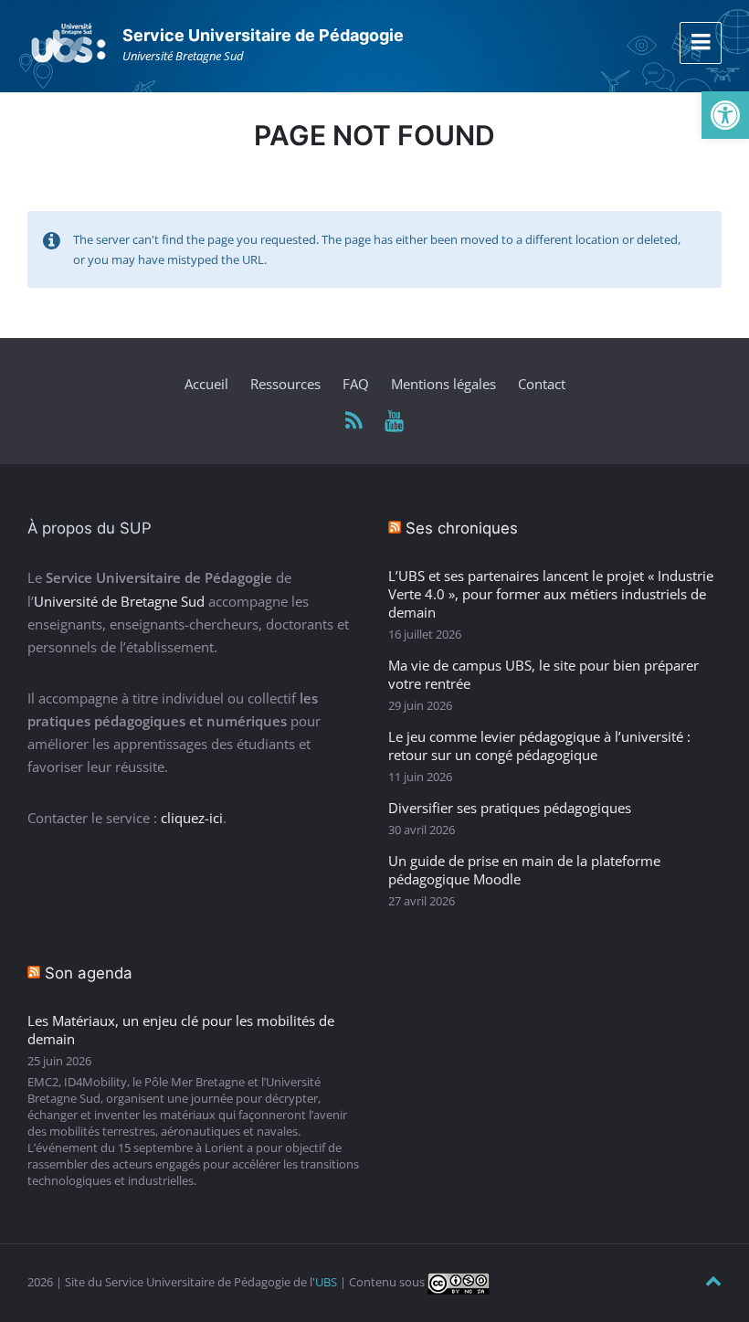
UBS (326, 1282)
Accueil (206, 384)
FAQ (356, 384)
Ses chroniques (462, 528)
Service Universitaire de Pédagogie (263, 35)
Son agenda (88, 973)
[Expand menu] (701, 43)
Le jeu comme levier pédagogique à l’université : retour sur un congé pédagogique (539, 745)
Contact (541, 384)
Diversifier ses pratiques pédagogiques (509, 807)
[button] (725, 115)
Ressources (285, 384)
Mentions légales (443, 384)
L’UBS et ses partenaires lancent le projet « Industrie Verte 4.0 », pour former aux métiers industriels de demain (550, 593)
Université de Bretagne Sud (119, 601)
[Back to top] (713, 1281)
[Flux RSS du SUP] (354, 422)
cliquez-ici (192, 818)
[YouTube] (394, 422)
